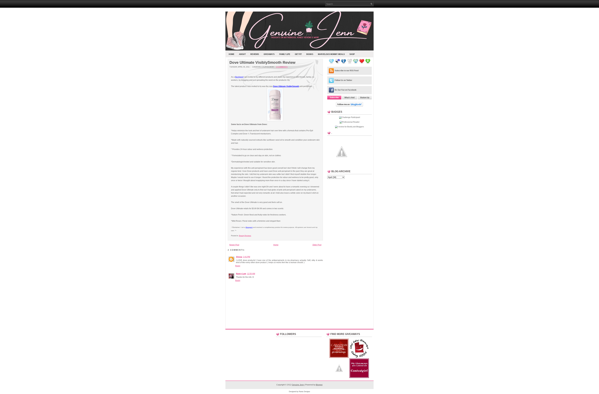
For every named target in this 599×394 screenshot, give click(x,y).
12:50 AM (251, 274)
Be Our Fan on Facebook (345, 90)
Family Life (284, 54)
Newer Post (234, 245)
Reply (237, 266)
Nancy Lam (241, 274)
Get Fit (298, 54)
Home (231, 54)
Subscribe (334, 97)
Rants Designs (304, 391)
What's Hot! (349, 97)
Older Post (316, 245)
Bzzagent (249, 227)
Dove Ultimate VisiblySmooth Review (262, 62)
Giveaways (269, 54)
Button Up (364, 97)
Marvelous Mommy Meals (331, 54)
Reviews (254, 54)
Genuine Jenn (298, 385)
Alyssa (239, 257)
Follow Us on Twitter (343, 80)
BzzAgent (239, 77)
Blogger (319, 385)
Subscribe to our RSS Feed (346, 71)
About (242, 54)
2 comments (281, 67)
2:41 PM (246, 257)
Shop (352, 54)
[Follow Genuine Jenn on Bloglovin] (349, 106)
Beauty (241, 236)
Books (309, 54)
